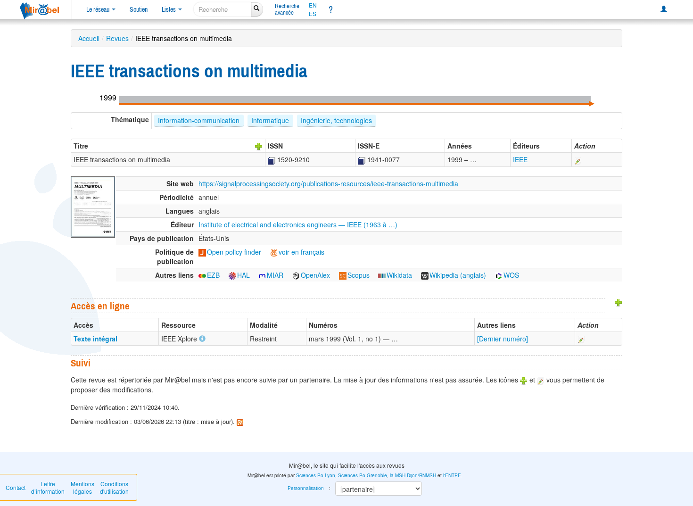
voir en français (301, 252)
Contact (15, 487)
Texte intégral (95, 338)
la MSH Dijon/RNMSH (413, 475)
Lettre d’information (48, 487)
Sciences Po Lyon (315, 475)
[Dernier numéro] (502, 338)
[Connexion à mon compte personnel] (663, 9)
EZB (213, 275)
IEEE (520, 159)
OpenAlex (315, 275)
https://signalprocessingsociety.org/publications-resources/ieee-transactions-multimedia (328, 183)
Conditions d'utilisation (114, 487)
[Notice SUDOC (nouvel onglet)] (271, 159)
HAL (243, 275)
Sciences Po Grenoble (362, 475)
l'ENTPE (452, 475)
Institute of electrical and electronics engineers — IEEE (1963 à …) (297, 224)
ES (312, 13)
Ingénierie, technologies (336, 120)
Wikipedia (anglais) (457, 275)
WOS (511, 275)
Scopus (358, 275)
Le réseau (98, 9)
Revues (117, 38)
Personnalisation (306, 488)
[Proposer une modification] (578, 159)
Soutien (139, 9)
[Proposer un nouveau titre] (259, 145)
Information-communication (198, 120)
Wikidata (399, 275)
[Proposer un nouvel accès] (618, 302)
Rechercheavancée (287, 9)
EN (313, 5)
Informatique (270, 120)
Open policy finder (234, 252)
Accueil (88, 38)
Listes (169, 9)
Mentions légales (82, 487)
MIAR (275, 275)
